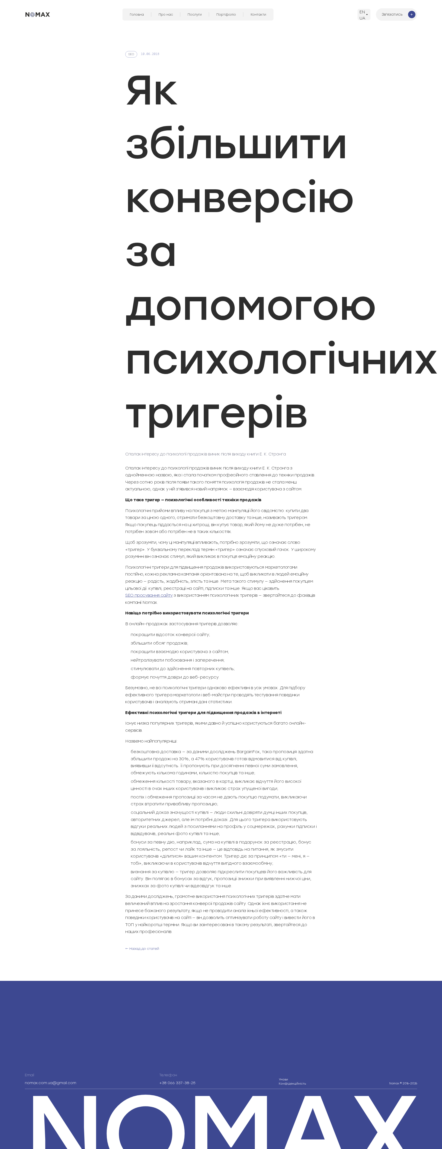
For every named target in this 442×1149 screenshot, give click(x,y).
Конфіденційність (292, 1081)
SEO (131, 54)
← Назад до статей (142, 949)
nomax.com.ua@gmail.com (50, 1083)
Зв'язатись (392, 14)
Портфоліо (226, 15)
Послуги (195, 15)
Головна (137, 15)
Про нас (166, 15)
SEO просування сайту (149, 595)
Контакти (258, 15)
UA (362, 18)
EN (362, 11)
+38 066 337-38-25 (177, 1083)
